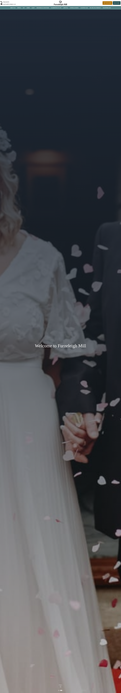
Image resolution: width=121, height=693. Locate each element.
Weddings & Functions (43, 7)
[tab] (58, 690)
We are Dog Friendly (95, 7)
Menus (19, 7)
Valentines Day (107, 7)
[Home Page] (60, 3)
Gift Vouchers (107, 3)
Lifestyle (65, 7)
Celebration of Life (56, 7)
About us (12, 7)
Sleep (33, 7)
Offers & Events (74, 7)
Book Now (116, 3)
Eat (24, 7)
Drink (28, 7)
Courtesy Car (84, 7)
